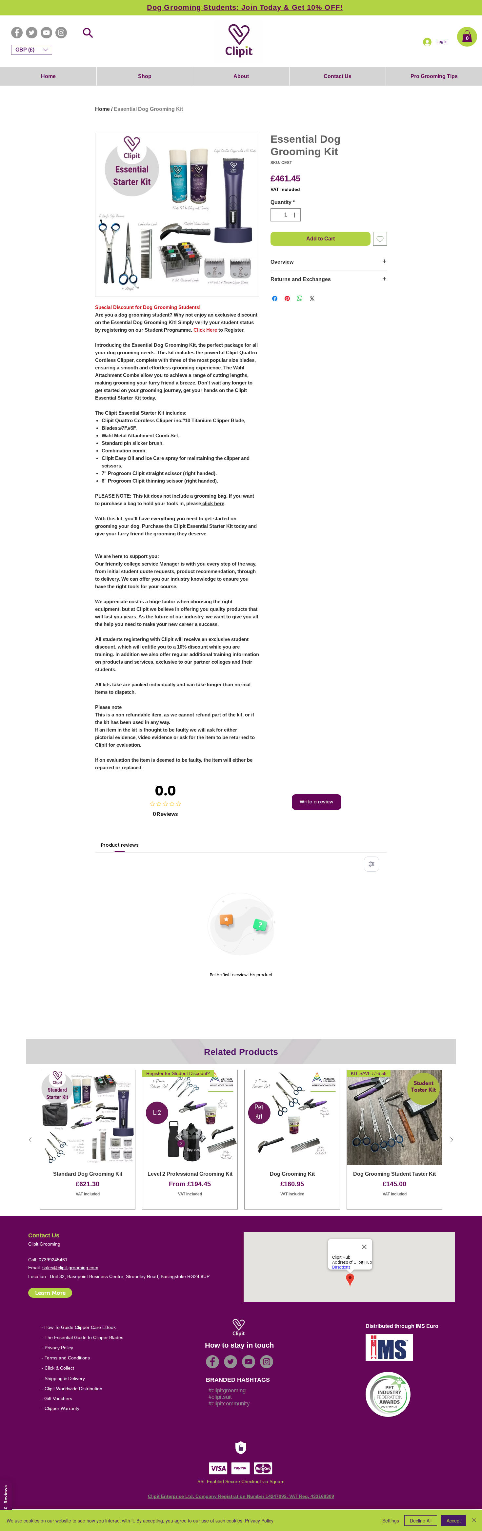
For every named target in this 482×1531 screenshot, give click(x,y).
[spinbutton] (286, 215)
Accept (454, 1520)
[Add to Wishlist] (380, 239)
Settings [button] (390, 1520)
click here (212, 503)
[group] (241, 1139)
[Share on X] (312, 298)
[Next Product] (452, 1140)
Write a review (316, 801)
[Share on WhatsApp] (300, 298)
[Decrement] (276, 215)
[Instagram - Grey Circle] (61, 32)
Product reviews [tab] (120, 845)
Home (102, 109)
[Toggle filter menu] (371, 864)
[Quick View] (87, 1117)
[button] (467, 36)
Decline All (421, 1520)
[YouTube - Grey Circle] (46, 32)
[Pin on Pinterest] (287, 298)
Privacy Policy (259, 1520)
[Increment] (295, 215)
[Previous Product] (30, 1140)
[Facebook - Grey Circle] (17, 32)
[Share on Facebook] (275, 298)
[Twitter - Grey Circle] (31, 32)
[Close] (474, 1520)
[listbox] (31, 50)
